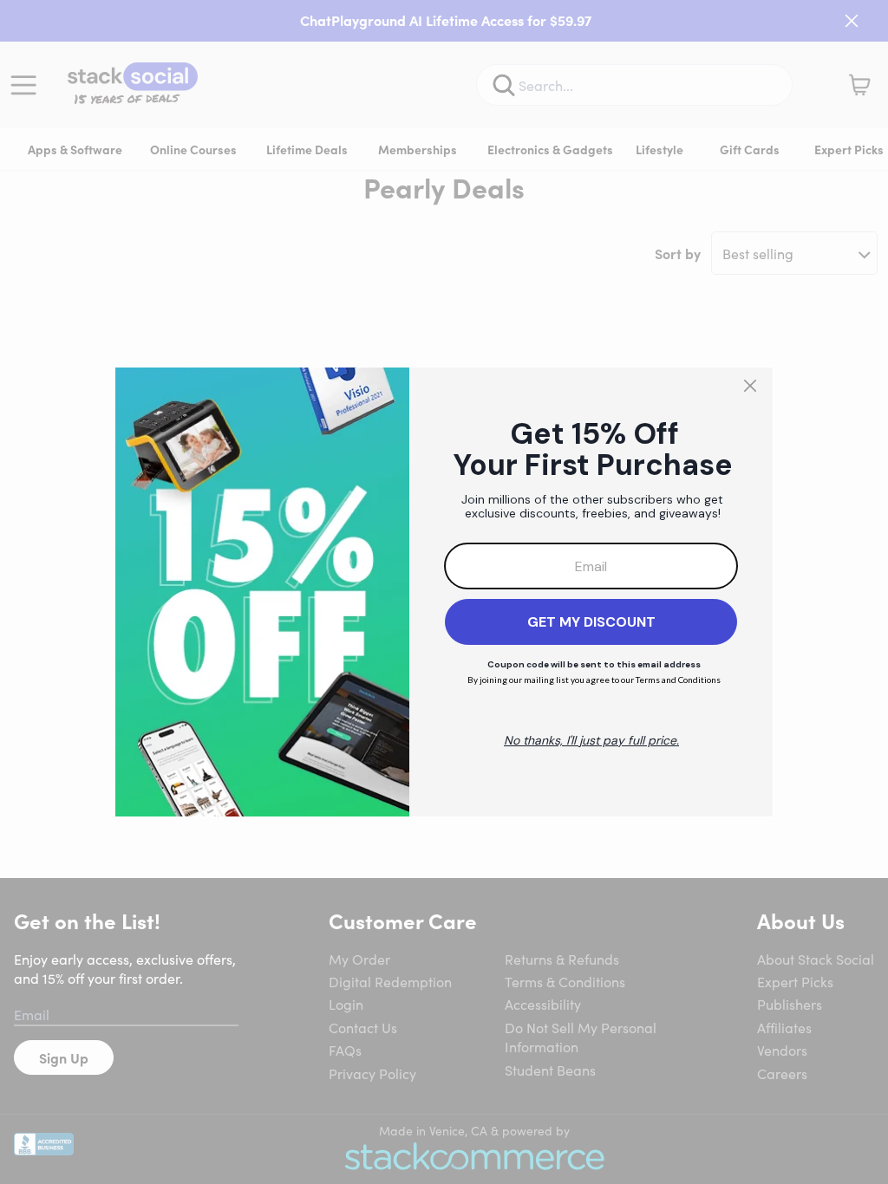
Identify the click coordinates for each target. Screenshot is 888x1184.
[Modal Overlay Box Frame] (444, 592)
